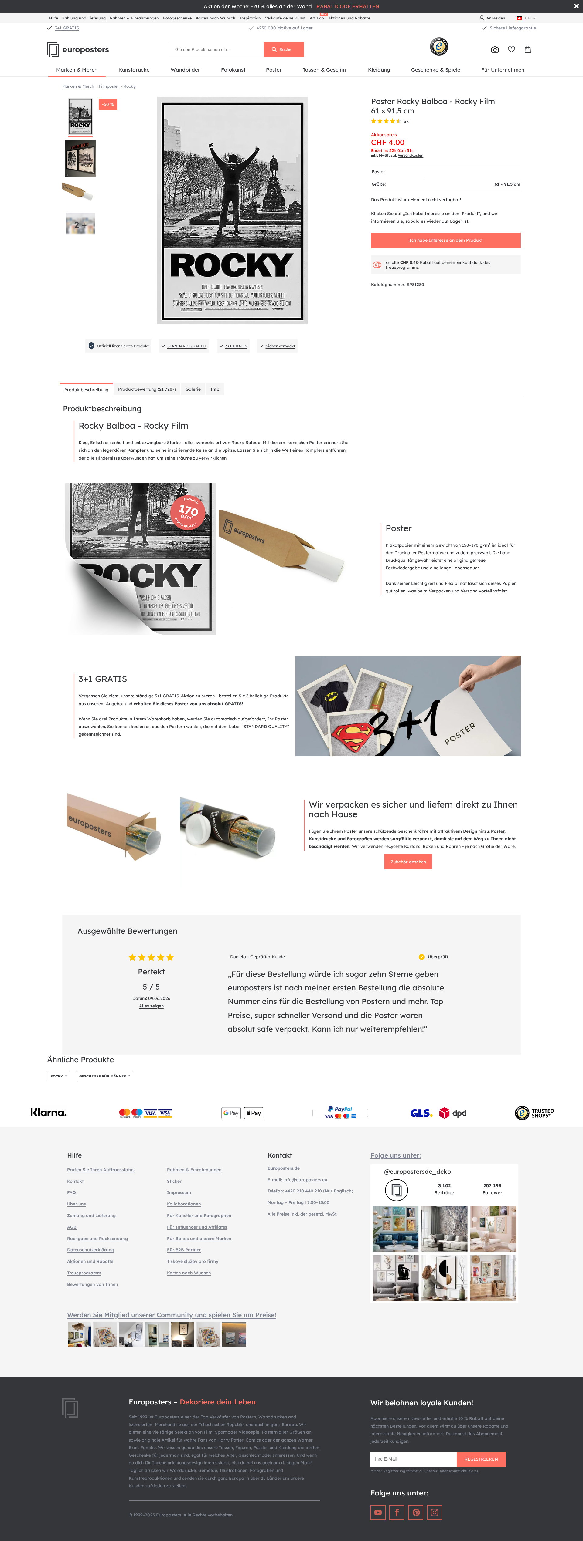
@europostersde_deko (417, 1171)
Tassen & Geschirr (325, 69)
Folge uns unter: (395, 1155)
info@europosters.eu (305, 1179)
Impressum (179, 1192)
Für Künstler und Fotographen (199, 1215)
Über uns (76, 1204)
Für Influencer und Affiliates (197, 1227)
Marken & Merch (76, 69)
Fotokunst (233, 69)
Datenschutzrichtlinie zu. (458, 1471)
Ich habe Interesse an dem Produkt (445, 240)
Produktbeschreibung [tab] (86, 390)
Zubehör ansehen (408, 862)
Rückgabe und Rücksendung (97, 1238)
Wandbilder (185, 69)
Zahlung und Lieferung (84, 17)
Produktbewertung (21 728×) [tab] (147, 389)
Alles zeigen (151, 1006)
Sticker (174, 1181)
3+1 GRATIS (67, 28)
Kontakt (75, 1181)
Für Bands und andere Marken (199, 1238)
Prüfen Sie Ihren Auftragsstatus (101, 1169)
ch (528, 17)
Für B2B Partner (184, 1250)
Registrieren (481, 1459)
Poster (274, 69)
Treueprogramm (84, 1273)
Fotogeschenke (177, 17)
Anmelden (495, 17)
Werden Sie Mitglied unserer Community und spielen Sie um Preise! (171, 1315)
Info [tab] (215, 389)
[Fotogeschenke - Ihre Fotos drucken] (495, 49)
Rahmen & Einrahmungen (134, 17)
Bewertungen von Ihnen (92, 1284)
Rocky (56, 1076)
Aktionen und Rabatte (349, 17)
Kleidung (379, 69)
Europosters (88, 49)
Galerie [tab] (193, 389)
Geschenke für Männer (102, 1076)
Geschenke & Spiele (435, 69)
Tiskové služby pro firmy (192, 1261)
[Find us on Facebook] (396, 1512)
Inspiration (250, 17)
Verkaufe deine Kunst (285, 17)
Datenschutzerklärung (90, 1250)
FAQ (71, 1192)
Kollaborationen (184, 1204)
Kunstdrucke (134, 69)
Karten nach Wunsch (215, 17)
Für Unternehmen (502, 69)
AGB (72, 1227)
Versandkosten (410, 155)
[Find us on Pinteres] (415, 1512)
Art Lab (318, 17)
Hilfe (53, 17)
